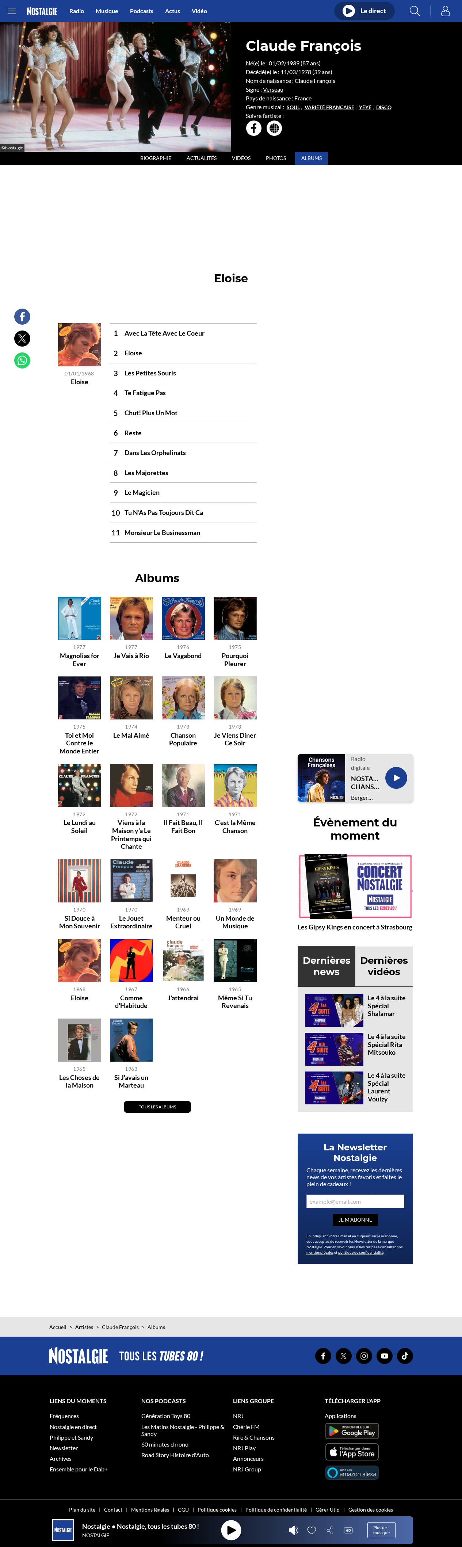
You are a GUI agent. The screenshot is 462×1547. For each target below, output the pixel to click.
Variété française (329, 107)
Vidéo (199, 10)
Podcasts (141, 10)
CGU (183, 1509)
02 (281, 63)
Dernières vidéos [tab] (384, 966)
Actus (172, 10)
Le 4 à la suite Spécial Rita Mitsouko (387, 1044)
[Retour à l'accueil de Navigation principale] (42, 11)
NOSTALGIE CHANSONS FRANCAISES (365, 783)
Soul (293, 107)
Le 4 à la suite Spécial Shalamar (387, 1005)
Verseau (273, 89)
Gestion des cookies (370, 1509)
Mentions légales (150, 1509)
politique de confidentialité (360, 1252)
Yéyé (365, 107)
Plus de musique (381, 1530)
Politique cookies (217, 1509)
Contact (113, 1509)
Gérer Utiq (328, 1509)
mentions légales (319, 1252)
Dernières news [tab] (327, 966)
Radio (76, 10)
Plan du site (82, 1509)
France (303, 98)
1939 (292, 63)
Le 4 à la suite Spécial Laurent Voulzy (387, 1087)
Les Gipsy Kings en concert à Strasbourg (355, 927)
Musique (107, 10)
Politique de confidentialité (276, 1509)
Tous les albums (157, 1106)
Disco (384, 107)
